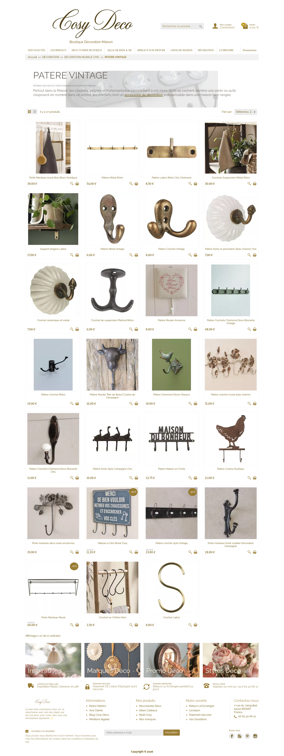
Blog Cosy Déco (99, 714)
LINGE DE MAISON (181, 50)
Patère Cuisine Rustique (230, 468)
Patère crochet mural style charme (230, 394)
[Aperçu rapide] (72, 184)
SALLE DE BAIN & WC (119, 50)
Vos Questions (198, 719)
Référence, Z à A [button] (246, 111)
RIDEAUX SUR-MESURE (151, 50)
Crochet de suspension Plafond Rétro (112, 320)
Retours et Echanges (201, 706)
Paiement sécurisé (200, 714)
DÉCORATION (206, 50)
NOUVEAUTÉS (36, 50)
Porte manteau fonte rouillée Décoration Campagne (231, 545)
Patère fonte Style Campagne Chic (112, 468)
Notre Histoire (97, 706)
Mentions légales (99, 719)
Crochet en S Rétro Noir (112, 617)
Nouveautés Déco (150, 706)
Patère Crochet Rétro (53, 394)
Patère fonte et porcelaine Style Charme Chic (231, 249)
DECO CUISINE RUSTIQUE (87, 50)
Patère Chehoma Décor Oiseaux (171, 394)
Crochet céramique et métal (53, 320)
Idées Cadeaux (148, 710)
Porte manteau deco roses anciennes (53, 543)
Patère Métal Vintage (112, 249)
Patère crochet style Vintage (172, 543)
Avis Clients (96, 710)
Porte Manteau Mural (53, 617)
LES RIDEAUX (58, 50)
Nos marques (147, 719)
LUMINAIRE (226, 50)
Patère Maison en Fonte (171, 468)
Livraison (194, 710)
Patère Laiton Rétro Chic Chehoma (171, 177)
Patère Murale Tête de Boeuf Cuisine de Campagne (112, 396)
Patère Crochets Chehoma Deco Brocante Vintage (231, 322)
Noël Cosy (145, 714)
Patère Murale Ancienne (171, 320)
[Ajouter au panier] (77, 184)
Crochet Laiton (171, 617)
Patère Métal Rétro (112, 177)
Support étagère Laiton (53, 249)
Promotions (250, 50)
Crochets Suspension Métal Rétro (231, 177)
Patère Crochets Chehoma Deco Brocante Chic (53, 470)
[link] (232, 736)
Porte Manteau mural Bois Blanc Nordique (53, 177)
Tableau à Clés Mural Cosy (112, 543)
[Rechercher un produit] (200, 26)
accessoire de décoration (144, 95)
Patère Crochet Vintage (171, 249)
